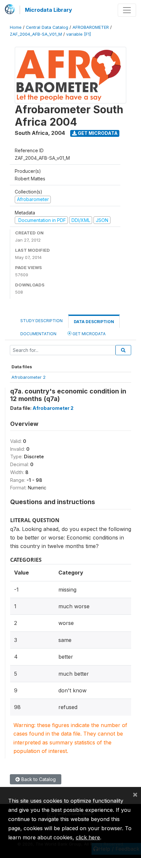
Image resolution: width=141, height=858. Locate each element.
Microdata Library (48, 10)
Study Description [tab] (41, 320)
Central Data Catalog (47, 27)
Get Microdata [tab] (88, 333)
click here (88, 837)
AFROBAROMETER (90, 27)
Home (16, 27)
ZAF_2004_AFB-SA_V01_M (36, 34)
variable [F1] (78, 34)
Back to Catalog (38, 779)
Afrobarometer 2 (28, 377)
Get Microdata (97, 133)
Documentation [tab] (38, 333)
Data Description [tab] (94, 321)
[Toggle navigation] (127, 10)
